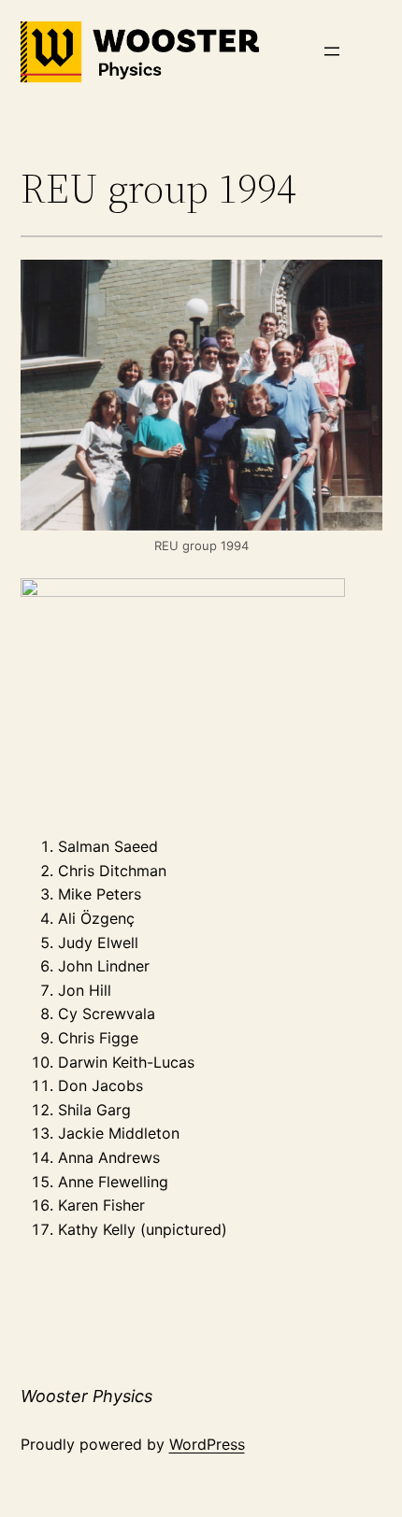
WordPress (207, 1444)
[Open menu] (332, 51)
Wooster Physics (86, 1396)
